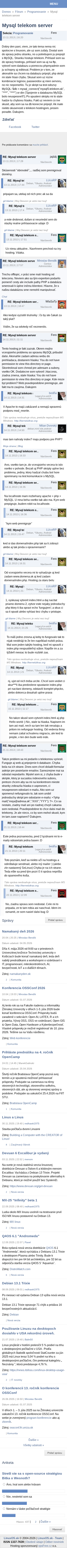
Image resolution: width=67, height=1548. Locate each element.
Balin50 (29, 1339)
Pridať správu (55, 920)
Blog (20, 446)
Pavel (28, 1242)
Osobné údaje (34, 1541)
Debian (14, 1314)
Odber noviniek (54, 1541)
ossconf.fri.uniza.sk (21, 1427)
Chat (4, 296)
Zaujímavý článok (20, 1144)
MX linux (15, 1221)
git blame (8, 201)
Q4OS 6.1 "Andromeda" (20, 1236)
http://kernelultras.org (25, 421)
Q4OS (50, 1247)
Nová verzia (17, 1192)
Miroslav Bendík (47, 260)
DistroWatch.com (20, 1269)
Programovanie (36, 11)
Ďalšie (32, 1439)
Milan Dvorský (48, 425)
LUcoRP (51, 180)
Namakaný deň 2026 (18, 931)
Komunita (16, 979)
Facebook (15, 126)
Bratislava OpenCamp (23, 1103)
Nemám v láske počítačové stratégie (28, 1508)
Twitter (35, 126)
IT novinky (16, 1379)
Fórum (19, 11)
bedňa (53, 393)
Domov (6, 11)
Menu (54, 3)
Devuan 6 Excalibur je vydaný (25, 1153)
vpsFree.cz (45, 1545)
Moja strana (9, 446)
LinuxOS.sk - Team (50, 1538)
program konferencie (39, 1417)
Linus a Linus (13, 1117)
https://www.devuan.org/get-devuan (31, 1186)
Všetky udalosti (32, 1445)
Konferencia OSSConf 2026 (23, 988)
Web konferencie (20, 1038)
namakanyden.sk (20, 973)
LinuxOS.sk (14, 4)
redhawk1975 (32, 1123)
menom (29, 1159)
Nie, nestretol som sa (19, 1496)
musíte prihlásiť (40, 145)
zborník (6, 1421)
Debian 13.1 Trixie (16, 1283)
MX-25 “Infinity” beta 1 (19, 1200)
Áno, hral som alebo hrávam (23, 1484)
